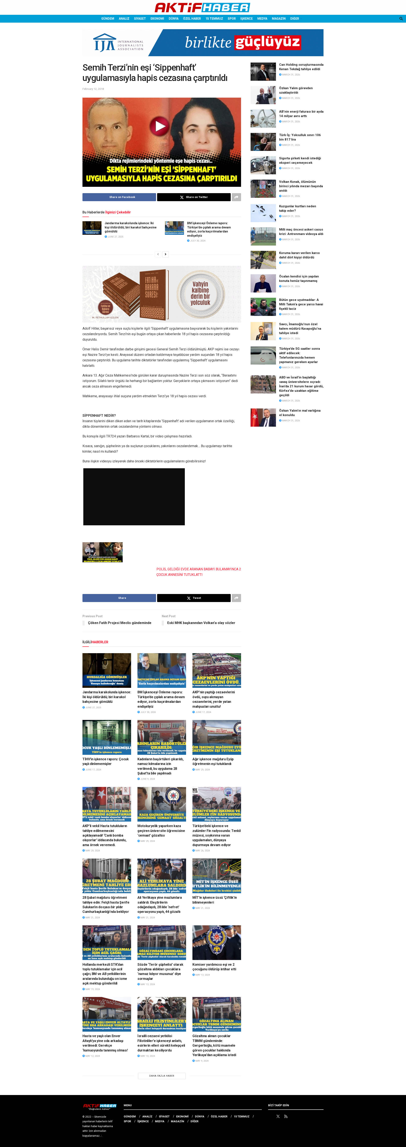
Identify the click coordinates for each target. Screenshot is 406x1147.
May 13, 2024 (147, 984)
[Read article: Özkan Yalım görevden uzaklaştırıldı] (263, 95)
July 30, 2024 (197, 240)
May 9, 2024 (201, 1061)
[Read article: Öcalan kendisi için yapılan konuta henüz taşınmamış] (263, 283)
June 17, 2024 (203, 712)
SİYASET (140, 18)
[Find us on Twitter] (278, 1116)
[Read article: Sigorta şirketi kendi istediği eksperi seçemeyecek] (263, 165)
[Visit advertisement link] (203, 46)
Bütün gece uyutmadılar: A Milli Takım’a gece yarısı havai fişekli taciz (301, 304)
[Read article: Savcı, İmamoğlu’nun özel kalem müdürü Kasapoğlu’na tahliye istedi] (263, 331)
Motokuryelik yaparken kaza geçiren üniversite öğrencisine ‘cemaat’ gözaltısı (161, 830)
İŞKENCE (246, 18)
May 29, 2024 (202, 769)
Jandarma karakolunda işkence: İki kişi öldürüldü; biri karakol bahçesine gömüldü (130, 227)
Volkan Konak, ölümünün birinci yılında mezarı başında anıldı (301, 186)
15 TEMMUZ (214, 18)
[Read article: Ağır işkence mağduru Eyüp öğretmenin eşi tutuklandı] (216, 737)
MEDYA (262, 18)
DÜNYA (173, 18)
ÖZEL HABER (192, 18)
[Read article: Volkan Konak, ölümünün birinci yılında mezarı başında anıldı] (263, 189)
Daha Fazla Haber (161, 1076)
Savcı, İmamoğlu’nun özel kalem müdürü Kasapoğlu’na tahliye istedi (300, 328)
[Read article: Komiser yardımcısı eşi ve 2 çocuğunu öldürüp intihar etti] (216, 942)
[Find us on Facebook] (270, 1116)
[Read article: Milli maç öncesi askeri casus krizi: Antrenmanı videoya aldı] (263, 236)
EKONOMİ (157, 18)
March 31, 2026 (290, 74)
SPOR (232, 18)
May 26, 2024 (202, 850)
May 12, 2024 (92, 1056)
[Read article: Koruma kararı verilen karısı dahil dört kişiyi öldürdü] (263, 260)
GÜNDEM (107, 18)
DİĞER (294, 18)
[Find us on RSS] (286, 1116)
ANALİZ (124, 18)
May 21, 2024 (92, 917)
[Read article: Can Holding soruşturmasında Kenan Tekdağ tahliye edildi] (263, 72)
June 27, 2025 (115, 236)
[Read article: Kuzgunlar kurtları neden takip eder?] (263, 213)
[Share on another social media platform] (236, 197)
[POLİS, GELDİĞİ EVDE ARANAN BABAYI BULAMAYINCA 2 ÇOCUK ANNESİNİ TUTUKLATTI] (102, 552)
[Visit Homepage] (203, 7)
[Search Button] (401, 19)
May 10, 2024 (147, 1056)
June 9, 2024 (147, 779)
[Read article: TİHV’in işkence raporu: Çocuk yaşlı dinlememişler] (106, 737)
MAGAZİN (279, 18)
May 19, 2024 (92, 989)
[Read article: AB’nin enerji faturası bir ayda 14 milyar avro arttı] (263, 118)
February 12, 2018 (93, 88)
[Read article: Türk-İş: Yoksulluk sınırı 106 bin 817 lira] (263, 142)
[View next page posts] (165, 254)
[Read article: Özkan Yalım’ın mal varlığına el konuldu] (263, 417)
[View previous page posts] (158, 254)
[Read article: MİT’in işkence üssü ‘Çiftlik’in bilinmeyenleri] (216, 876)
